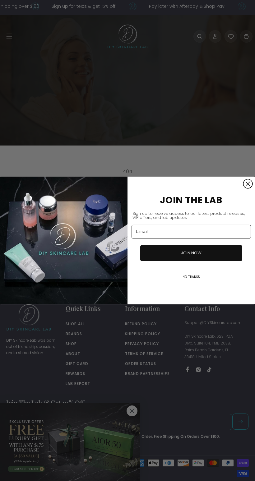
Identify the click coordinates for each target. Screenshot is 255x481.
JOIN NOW (191, 253)
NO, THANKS (191, 277)
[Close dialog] (248, 183)
